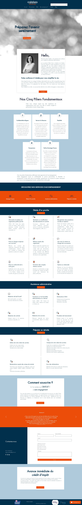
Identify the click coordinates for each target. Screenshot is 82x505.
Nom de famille (58, 433)
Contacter (39, 451)
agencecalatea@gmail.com (10, 452)
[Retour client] (38, 424)
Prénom (39, 433)
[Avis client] (42, 424)
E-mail (39, 438)
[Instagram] (7, 454)
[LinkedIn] (9, 454)
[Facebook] (6, 454)
